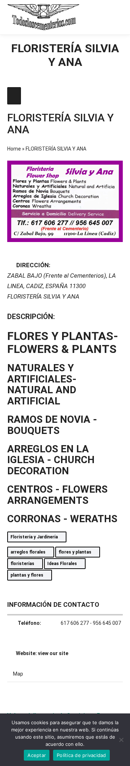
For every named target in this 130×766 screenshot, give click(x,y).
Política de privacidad (81, 755)
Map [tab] (18, 674)
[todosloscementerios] (43, 17)
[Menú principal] (116, 17)
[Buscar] (90, 17)
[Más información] (103, 17)
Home (14, 149)
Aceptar (36, 755)
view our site (53, 653)
